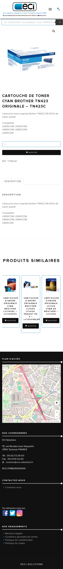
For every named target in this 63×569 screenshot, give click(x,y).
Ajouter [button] (11, 321)
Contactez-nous (13, 487)
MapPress (45, 421)
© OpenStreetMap (55, 421)
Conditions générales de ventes (21, 536)
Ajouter (33, 152)
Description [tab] (13, 181)
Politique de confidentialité (19, 540)
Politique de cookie (15, 543)
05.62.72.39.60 (15, 455)
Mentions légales (14, 533)
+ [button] (57, 412)
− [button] (57, 416)
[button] (53, 31)
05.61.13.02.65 (16, 459)
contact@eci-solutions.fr (19, 462)
